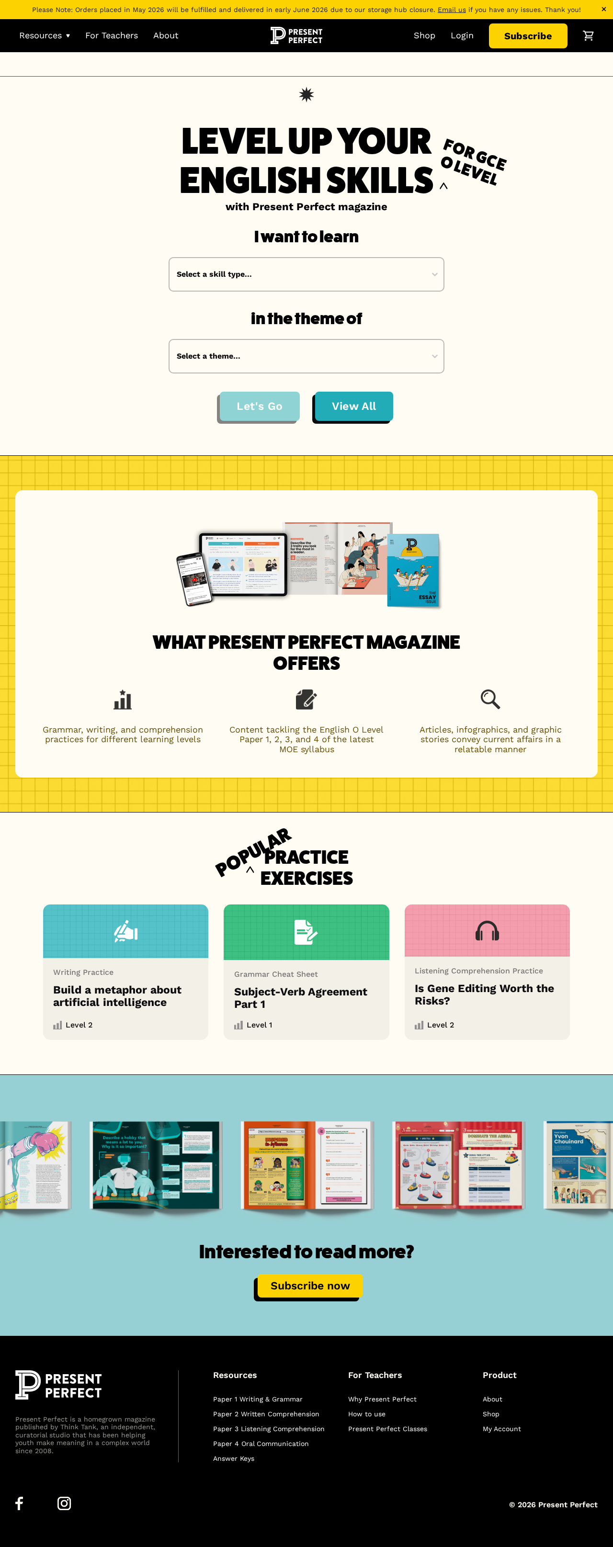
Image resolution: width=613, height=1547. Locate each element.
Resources (40, 35)
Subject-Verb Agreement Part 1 (300, 998)
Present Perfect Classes (387, 1429)
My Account (502, 1429)
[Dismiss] (604, 9)
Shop (424, 35)
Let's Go (260, 406)
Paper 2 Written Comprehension (266, 1414)
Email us (452, 9)
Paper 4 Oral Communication (261, 1443)
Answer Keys (233, 1458)
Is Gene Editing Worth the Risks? (484, 994)
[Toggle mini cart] (588, 36)
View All (354, 406)
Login (462, 35)
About (166, 35)
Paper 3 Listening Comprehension (269, 1429)
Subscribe (528, 36)
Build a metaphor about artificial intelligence (117, 996)
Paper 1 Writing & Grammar (258, 1399)
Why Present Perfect (382, 1399)
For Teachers (111, 35)
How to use (367, 1414)
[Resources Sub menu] (68, 35)
